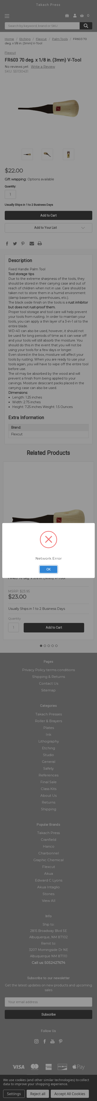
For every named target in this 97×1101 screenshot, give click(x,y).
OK (48, 569)
